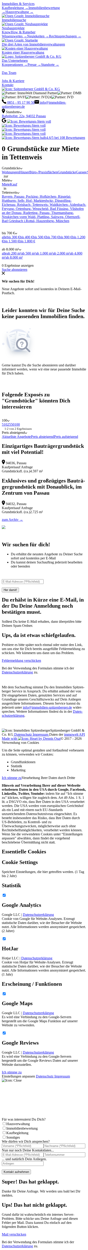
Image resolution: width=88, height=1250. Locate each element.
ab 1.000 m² (44, 253)
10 (5, 424)
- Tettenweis (39, 205)
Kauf (13, 184)
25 (9, 424)
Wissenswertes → (14, 36)
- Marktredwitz (42, 200)
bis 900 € (65, 237)
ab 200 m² (14, 253)
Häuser (24, 172)
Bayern (7, 196)
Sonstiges (13, 1137)
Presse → (34, 65)
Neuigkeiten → (38, 36)
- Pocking (31, 196)
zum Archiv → (12, 520)
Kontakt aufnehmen (16, 1172)
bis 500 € (39, 237)
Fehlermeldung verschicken (21, 660)
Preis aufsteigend (66, 437)
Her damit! (10, 590)
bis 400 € (26, 237)
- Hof (28, 200)
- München (61, 221)
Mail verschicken (14, 1234)
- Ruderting (29, 213)
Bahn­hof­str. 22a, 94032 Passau (24, 116)
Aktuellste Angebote (16, 437)
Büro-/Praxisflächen (43, 172)
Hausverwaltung (18, 1124)
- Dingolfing (61, 200)
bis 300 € (13, 237)
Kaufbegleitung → (15, 8)
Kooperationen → (15, 65)
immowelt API (74, 734)
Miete (6, 184)
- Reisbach (22, 205)
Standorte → (50, 65)
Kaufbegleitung (17, 1133)
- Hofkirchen (47, 196)
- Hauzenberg (44, 221)
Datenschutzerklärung (17, 672)
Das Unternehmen (15, 60)
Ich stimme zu (12, 778)
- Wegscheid (39, 209)
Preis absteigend (42, 437)
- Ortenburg (22, 209)
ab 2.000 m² (61, 253)
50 (12, 424)
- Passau (18, 196)
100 (17, 424)
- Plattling (42, 217)
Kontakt (7, 85)
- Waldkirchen (58, 205)
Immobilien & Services (18, 4)
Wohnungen (10, 172)
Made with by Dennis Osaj (31, 738)
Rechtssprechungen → (65, 36)
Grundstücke (67, 172)
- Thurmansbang (61, 213)
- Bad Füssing (58, 209)
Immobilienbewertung (22, 1128)
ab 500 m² (28, 253)
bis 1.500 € (11, 241)
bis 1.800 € (27, 241)
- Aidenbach (76, 205)
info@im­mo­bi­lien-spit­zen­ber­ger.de (47, 707)
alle (4, 237)
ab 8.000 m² (14, 257)
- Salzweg (56, 217)
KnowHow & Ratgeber (18, 32)
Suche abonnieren (14, 269)
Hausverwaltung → (19, 12)
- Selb (20, 200)
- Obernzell (71, 217)
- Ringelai (63, 196)
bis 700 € (52, 237)
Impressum (41, 734)
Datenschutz (23, 734)
